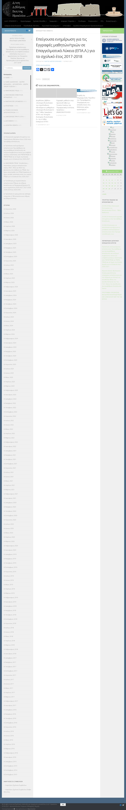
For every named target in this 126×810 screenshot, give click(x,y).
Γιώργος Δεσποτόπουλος (53, 61)
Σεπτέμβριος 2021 (11, 464)
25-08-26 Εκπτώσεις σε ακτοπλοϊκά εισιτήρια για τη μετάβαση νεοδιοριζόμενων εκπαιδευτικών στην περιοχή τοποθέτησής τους (111, 229)
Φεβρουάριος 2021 (11, 494)
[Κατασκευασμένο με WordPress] (14, 809)
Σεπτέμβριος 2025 (11, 256)
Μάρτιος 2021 (9, 489)
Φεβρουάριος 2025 (11, 287)
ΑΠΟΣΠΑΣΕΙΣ (9, 106)
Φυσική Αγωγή (111, 21)
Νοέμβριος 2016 (10, 714)
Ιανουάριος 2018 (10, 654)
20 (112, 186)
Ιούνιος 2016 (9, 736)
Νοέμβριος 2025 (10, 248)
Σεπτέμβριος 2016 (11, 723)
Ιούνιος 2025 (9, 269)
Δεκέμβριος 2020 (10, 502)
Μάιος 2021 (9, 481)
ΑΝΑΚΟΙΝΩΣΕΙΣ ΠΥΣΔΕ (12, 90)
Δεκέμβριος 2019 (10, 554)
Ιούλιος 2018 (9, 628)
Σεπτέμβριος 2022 (11, 412)
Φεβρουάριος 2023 (11, 390)
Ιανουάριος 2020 (10, 550)
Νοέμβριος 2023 (10, 351)
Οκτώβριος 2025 (10, 252)
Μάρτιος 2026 (9, 230)
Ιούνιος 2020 (9, 528)
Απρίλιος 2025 (10, 278)
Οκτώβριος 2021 (10, 459)
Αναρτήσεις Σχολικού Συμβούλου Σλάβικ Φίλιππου (17, 791)
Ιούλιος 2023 (9, 369)
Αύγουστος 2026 (10, 209)
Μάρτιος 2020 (9, 541)
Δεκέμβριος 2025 (10, 243)
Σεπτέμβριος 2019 (11, 567)
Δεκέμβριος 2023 (10, 347)
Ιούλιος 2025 (9, 265)
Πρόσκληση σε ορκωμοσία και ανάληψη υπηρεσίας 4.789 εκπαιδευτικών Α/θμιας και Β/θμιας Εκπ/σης (17, 196)
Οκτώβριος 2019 (10, 563)
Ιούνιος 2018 (9, 632)
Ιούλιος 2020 (9, 524)
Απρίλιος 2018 (10, 641)
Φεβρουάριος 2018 (11, 649)
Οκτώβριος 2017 (10, 666)
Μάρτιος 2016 (9, 748)
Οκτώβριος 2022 (10, 407)
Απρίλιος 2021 (10, 485)
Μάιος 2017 (9, 688)
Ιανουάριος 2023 (10, 394)
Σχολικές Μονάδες (39, 21)
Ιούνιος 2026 (9, 218)
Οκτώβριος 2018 (10, 615)
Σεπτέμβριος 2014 (11, 770)
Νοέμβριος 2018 (10, 610)
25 (106, 189)
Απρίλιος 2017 (10, 692)
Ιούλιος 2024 (9, 317)
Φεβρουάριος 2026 (11, 235)
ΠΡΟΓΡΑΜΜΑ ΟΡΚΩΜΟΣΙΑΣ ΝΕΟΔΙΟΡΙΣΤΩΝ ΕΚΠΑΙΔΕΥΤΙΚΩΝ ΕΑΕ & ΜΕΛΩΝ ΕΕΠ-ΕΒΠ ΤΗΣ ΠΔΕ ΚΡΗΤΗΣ (112, 296)
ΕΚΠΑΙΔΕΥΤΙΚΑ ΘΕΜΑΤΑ (44, 31)
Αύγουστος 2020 (10, 520)
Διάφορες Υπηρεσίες (68, 21)
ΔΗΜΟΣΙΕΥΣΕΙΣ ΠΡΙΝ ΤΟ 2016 (14, 116)
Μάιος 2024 (9, 325)
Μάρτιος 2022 (9, 438)
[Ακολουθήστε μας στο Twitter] (29, 31)
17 (103, 186)
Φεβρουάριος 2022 (11, 442)
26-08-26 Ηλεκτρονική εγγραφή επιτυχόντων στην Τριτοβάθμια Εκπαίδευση (112, 219)
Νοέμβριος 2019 (10, 559)
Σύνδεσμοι (82, 21)
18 (106, 186)
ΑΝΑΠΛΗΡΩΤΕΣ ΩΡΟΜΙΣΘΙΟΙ (14, 101)
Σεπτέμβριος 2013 (11, 774)
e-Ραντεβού (67, 26)
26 (109, 189)
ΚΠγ (102, 21)
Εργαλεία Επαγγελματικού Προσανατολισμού (88, 26)
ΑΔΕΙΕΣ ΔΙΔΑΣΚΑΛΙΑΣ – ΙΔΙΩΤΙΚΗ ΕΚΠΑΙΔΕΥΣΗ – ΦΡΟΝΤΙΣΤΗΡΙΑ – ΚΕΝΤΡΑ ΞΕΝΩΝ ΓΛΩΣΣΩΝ (16, 84)
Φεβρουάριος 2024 (11, 338)
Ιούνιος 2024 (9, 321)
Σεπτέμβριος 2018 (11, 619)
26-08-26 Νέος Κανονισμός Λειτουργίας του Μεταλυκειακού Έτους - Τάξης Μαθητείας (111, 209)
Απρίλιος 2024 (10, 330)
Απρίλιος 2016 (10, 744)
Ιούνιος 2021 (9, 477)
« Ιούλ (104, 194)
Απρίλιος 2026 (10, 226)
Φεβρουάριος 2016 (11, 753)
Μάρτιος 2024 (9, 334)
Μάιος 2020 (9, 533)
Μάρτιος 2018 (9, 645)
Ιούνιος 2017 (9, 684)
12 (109, 183)
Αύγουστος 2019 (10, 571)
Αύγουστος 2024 (10, 312)
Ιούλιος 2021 (9, 472)
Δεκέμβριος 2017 (10, 658)
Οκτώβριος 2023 (10, 356)
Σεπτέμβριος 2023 (11, 360)
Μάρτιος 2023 (9, 386)
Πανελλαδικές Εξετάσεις (31, 26)
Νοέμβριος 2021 (10, 455)
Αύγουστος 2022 (10, 416)
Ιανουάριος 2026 (10, 239)
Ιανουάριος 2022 (10, 446)
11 (106, 183)
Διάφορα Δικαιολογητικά (13, 26)
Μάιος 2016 (9, 740)
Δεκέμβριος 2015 (10, 761)
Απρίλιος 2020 (10, 537)
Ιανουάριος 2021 (10, 498)
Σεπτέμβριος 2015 (11, 766)
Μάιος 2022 (9, 429)
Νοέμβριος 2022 (10, 403)
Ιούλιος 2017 (9, 679)
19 (109, 186)
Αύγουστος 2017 (10, 675)
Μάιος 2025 (9, 274)
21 (115, 186)
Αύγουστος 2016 (10, 727)
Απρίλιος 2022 (10, 433)
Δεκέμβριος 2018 (10, 606)
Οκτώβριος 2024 (10, 304)
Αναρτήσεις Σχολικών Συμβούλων (15, 785)
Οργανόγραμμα (25, 21)
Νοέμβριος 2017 (10, 662)
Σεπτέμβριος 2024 (11, 308)
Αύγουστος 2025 (10, 261)
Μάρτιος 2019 (9, 593)
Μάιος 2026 (9, 222)
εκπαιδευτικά (46, 79)
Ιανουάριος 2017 (10, 705)
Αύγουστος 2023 (10, 364)
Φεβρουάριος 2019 (11, 597)
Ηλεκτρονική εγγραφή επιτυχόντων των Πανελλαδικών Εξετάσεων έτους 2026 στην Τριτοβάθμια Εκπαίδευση (17, 139)
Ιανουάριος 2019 (10, 602)
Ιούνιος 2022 (9, 425)
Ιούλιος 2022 (9, 420)
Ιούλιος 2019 (9, 576)
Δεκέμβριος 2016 (10, 710)
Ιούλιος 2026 (9, 213)
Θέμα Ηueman (31, 809)
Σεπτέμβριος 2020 (11, 515)
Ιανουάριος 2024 (10, 343)
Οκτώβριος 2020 (10, 511)
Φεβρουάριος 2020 (11, 546)
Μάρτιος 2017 (9, 697)
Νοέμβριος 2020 (10, 507)
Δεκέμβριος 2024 (10, 295)
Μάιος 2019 (9, 584)
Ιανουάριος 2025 (10, 291)
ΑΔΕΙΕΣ (7, 77)
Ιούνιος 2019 (9, 580)
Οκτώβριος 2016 (10, 718)
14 (115, 183)
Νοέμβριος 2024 (10, 300)
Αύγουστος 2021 (10, 468)
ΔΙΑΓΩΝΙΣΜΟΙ (9, 121)
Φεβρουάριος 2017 (11, 701)
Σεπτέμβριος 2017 (11, 671)
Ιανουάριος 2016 (10, 757)
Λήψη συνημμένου (43, 65)
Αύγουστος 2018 (10, 623)
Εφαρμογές (53, 21)
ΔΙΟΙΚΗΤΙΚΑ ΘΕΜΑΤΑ (11, 125)
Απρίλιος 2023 (10, 382)
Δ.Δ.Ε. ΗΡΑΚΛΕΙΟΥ (11, 21)
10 (103, 183)
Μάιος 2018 (9, 636)
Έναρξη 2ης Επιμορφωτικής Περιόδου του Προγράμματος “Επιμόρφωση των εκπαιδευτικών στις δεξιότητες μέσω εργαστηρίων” (86, 102)
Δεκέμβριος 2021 (10, 451)
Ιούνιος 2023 (9, 373)
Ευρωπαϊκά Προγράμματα (50, 26)
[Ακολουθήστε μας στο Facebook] (27, 31)
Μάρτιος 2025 (9, 282)
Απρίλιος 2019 (10, 589)
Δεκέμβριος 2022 (10, 399)
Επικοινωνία (92, 21)
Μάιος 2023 (9, 377)
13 (112, 183)
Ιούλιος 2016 (9, 731)
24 (103, 189)
